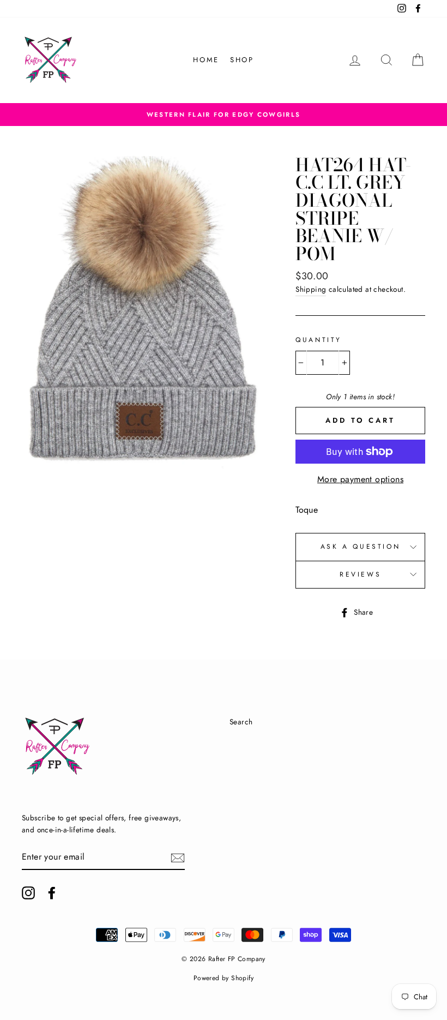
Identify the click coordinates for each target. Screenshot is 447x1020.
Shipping (310, 289)
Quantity (318, 340)
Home (206, 60)
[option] (223, 115)
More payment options (360, 479)
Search (240, 721)
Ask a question (360, 546)
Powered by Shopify (223, 978)
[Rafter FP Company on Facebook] (51, 892)
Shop (241, 60)
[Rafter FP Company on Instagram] (28, 892)
